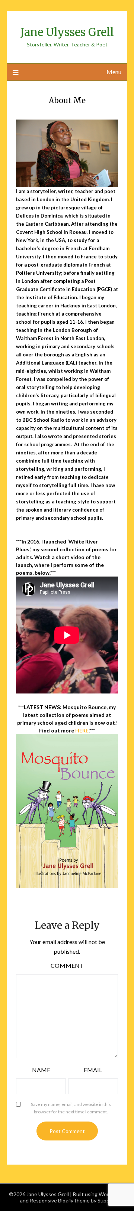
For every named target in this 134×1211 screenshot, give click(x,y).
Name (41, 1069)
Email (93, 1069)
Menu (113, 71)
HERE (82, 730)
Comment (67, 965)
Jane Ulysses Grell (67, 32)
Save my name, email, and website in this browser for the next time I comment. (71, 1107)
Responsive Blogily (51, 1200)
